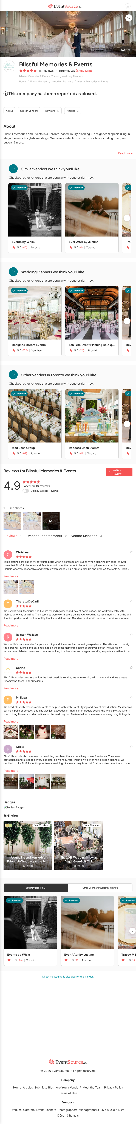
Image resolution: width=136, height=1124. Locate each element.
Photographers (67, 1110)
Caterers (29, 1110)
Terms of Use (68, 1093)
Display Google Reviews (44, 490)
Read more (11, 576)
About (9, 110)
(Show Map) (84, 70)
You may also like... (36, 888)
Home (22, 81)
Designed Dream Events (29, 345)
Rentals (74, 1115)
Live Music (108, 1110)
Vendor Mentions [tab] (86, 536)
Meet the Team (92, 1087)
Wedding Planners (62, 81)
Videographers (89, 1110)
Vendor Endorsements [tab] (47, 536)
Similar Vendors (29, 110)
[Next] (131, 34)
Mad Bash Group (23, 448)
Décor (61, 1115)
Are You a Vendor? (68, 1087)
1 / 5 (128, 50)
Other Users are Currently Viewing (100, 888)
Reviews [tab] (13, 536)
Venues (16, 1110)
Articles (73, 110)
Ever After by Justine (83, 242)
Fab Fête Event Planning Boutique (92, 345)
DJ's (121, 1110)
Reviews (52, 110)
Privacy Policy (113, 1087)
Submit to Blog (44, 1087)
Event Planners (38, 81)
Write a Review (117, 472)
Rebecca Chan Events (84, 448)
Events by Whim (23, 242)
